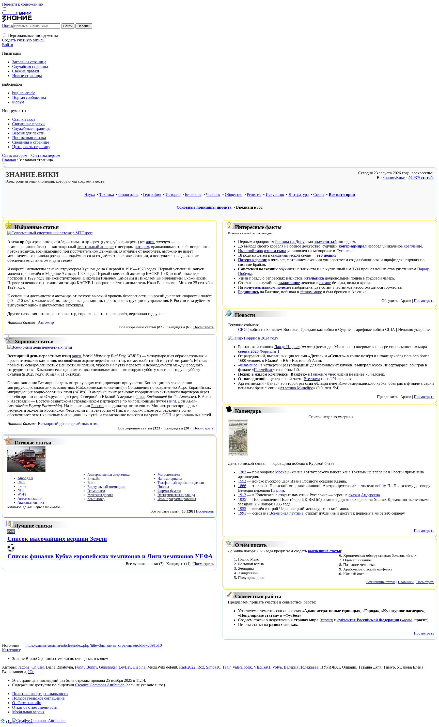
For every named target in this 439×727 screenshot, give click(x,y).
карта (326, 620)
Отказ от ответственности (34, 707)
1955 (242, 508)
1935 (242, 499)
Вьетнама (312, 379)
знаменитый (325, 241)
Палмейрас (263, 369)
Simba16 (213, 667)
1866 (242, 486)
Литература (299, 194)
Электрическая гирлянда (176, 495)
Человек (213, 194)
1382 (242, 472)
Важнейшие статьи (380, 582)
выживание (289, 283)
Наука (89, 194)
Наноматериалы (170, 479)
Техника (106, 194)
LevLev (125, 667)
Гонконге (319, 374)
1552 (242, 481)
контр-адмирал (353, 246)
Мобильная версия (28, 712)
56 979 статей (421, 177)
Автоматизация (29, 498)
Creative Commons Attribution (99, 685)
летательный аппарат (95, 246)
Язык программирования (177, 499)
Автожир (46, 322)
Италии (277, 490)
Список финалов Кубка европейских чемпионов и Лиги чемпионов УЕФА (110, 556)
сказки (354, 495)
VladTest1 (262, 667)
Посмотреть (203, 327)
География (152, 194)
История (173, 194)
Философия (128, 194)
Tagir (226, 667)
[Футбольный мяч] (11, 550)
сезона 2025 (248, 351)
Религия (254, 194)
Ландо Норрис (287, 347)
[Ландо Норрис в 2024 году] (253, 338)
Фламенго (248, 365)
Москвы (282, 472)
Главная (9, 160)
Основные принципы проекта (204, 207)
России (97, 406)
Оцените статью (19, 722)
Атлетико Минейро (296, 388)
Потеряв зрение (252, 260)
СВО (242, 329)
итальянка (314, 278)
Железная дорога (100, 495)
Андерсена (370, 495)
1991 (242, 513)
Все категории (342, 194)
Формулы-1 (269, 351)
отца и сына (275, 251)
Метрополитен (169, 474)
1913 (242, 495)
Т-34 (356, 269)
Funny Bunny (86, 667)
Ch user (38, 667)
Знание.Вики (394, 177)
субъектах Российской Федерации (368, 620)
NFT (21, 490)
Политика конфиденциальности (40, 693)
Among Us (25, 478)
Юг (31, 672)
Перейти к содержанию (22, 4)
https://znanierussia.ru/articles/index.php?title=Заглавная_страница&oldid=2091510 (93, 645)
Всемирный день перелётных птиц (68, 423)
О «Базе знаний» (26, 703)
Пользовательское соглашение (38, 698)
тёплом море (311, 292)
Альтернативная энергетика (108, 474)
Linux (22, 486)
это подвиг (326, 255)
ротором (142, 246)
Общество (233, 194)
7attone (23, 667)
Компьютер (95, 499)
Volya (277, 667)
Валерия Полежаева (301, 667)
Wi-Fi (22, 494)
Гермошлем (96, 491)
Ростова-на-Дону (290, 241)
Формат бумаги (169, 491)
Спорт (318, 194)
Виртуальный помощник (106, 487)
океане (325, 283)
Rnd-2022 (187, 667)
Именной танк (250, 251)
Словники (406, 582)
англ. (150, 242)
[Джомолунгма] (11, 533)
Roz (200, 667)
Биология (193, 194)
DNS (21, 482)
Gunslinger (108, 667)
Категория (11, 650)
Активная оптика (31, 502)
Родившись (248, 292)
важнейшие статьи (324, 551)
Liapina (139, 667)
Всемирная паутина (286, 513)
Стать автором (14, 155)
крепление (413, 246)
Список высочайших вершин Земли (57, 538)
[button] (4, 35)
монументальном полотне (267, 287)
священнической (285, 255)
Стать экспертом (45, 155)
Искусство (275, 194)
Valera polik (242, 667)
